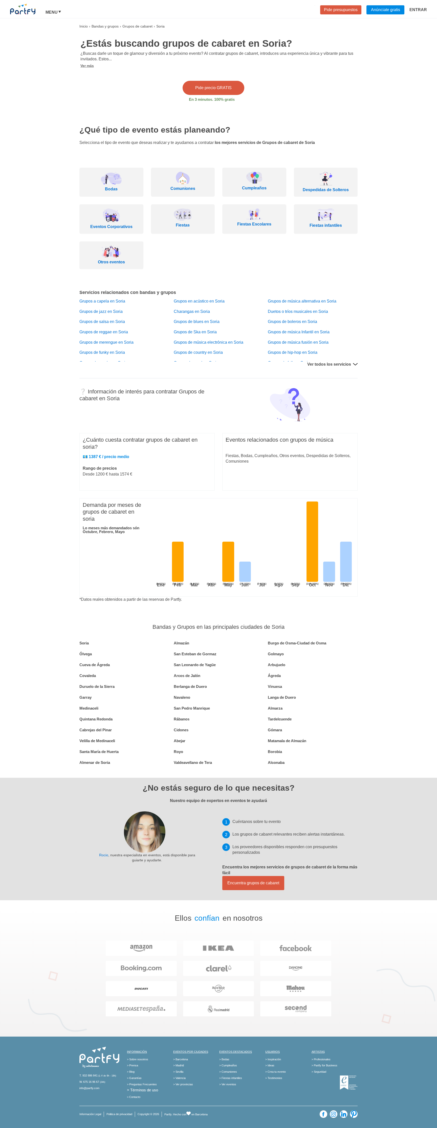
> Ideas (269, 1065)
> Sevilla (178, 1071)
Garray (85, 697)
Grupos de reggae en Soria (103, 332)
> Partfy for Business (324, 1065)
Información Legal (90, 1114)
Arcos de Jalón (187, 676)
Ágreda (274, 676)
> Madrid (178, 1065)
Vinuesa (275, 686)
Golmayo (276, 654)
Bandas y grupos (105, 26)
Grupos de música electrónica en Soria (208, 342)
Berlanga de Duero (190, 686)
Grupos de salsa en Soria (102, 321)
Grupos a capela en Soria (102, 301)
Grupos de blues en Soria (197, 321)
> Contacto (133, 1096)
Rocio (103, 855)
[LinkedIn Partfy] (343, 1114)
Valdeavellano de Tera (193, 762)
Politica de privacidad (119, 1114)
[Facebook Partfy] (323, 1114)
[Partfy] (28, 9)
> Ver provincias (183, 1084)
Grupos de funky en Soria (102, 352)
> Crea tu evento (275, 1071)
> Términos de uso (142, 1090)
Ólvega (85, 654)
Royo (178, 752)
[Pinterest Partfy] (354, 1114)
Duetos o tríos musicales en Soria (298, 311)
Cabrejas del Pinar (95, 730)
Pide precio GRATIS (213, 88)
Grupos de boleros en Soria (292, 321)
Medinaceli (88, 708)
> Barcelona (180, 1059)
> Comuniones (228, 1071)
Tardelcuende (280, 719)
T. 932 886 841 (88, 1075)
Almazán (181, 643)
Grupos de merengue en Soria (106, 342)
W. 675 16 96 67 (89, 1081)
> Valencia (179, 1078)
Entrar (418, 10)
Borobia (275, 752)
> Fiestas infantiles (230, 1078)
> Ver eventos (227, 1084)
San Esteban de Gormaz (195, 654)
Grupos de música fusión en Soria (298, 342)
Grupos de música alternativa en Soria (302, 301)
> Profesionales (321, 1059)
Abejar (179, 741)
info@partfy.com (89, 1088)
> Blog (131, 1071)
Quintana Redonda (96, 719)
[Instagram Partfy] (333, 1114)
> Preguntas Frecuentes (142, 1084)
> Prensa (132, 1065)
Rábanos (181, 719)
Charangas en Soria (192, 311)
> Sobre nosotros (137, 1059)
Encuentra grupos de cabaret (253, 883)
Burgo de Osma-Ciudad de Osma (297, 643)
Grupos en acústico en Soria (199, 301)
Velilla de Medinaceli (97, 741)
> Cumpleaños (228, 1065)
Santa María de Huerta (99, 752)
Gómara (275, 730)
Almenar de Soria (94, 762)
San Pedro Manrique (192, 708)
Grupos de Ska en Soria (195, 332)
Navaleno (182, 697)
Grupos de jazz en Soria (101, 311)
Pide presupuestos (341, 10)
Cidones (181, 730)
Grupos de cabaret (137, 26)
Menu (52, 12)
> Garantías (134, 1078)
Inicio (83, 26)
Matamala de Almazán (287, 741)
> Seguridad (319, 1071)
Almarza (275, 708)
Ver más (87, 66)
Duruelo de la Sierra (97, 686)
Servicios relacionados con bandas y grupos (127, 292)
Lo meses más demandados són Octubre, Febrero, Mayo (111, 530)
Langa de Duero (282, 697)
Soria (84, 643)
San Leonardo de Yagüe (195, 665)
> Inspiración (273, 1059)
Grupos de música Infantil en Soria (299, 332)
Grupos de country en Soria (198, 352)
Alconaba (276, 762)
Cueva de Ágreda (94, 665)
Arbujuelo (276, 665)
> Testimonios (273, 1078)
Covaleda (87, 676)
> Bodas (224, 1059)
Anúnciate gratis (385, 10)
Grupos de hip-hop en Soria (292, 352)
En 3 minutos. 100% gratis (212, 99)
